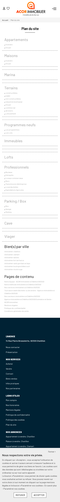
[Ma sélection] (8, 9)
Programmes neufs (20, 124)
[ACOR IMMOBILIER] (30, 8)
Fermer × (52, 451)
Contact (9, 373)
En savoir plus (50, 485)
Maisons (11, 55)
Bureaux (9, 172)
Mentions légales (11, 305)
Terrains (11, 88)
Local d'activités (12, 187)
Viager (9, 236)
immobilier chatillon (12, 251)
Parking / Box (15, 201)
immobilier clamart (12, 254)
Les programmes (13, 130)
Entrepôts (10, 175)
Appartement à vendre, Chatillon (20, 436)
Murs (7, 181)
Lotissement (11, 114)
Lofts (8, 157)
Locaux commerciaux (14, 178)
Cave (8, 223)
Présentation (11, 352)
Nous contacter (13, 347)
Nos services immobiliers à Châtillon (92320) (22, 287)
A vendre (9, 44)
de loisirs (9, 111)
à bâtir (8, 96)
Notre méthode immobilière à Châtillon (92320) (22, 284)
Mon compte (11, 400)
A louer (8, 48)
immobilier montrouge (13, 269)
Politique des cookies (15, 420)
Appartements (16, 39)
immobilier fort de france (14, 260)
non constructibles (13, 99)
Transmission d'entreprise (16, 184)
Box (7, 206)
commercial (10, 108)
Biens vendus (11, 378)
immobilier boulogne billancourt (17, 266)
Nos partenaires (13, 388)
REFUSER (20, 495)
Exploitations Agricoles (15, 190)
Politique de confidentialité (14, 308)
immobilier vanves (11, 257)
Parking (9, 212)
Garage (8, 209)
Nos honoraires (12, 405)
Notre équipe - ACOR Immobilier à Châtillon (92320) (24, 282)
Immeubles (13, 140)
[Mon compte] (4, 9)
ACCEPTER (39, 495)
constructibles (11, 93)
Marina (9, 74)
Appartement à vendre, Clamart (20, 446)
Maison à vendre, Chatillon (17, 441)
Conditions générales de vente (16, 311)
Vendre (9, 368)
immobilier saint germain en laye (17, 263)
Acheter (9, 364)
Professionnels (16, 167)
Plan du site (11, 424)
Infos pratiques (12, 383)
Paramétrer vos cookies (14, 488)
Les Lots (9, 133)
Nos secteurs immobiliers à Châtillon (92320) (22, 296)
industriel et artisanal (14, 102)
